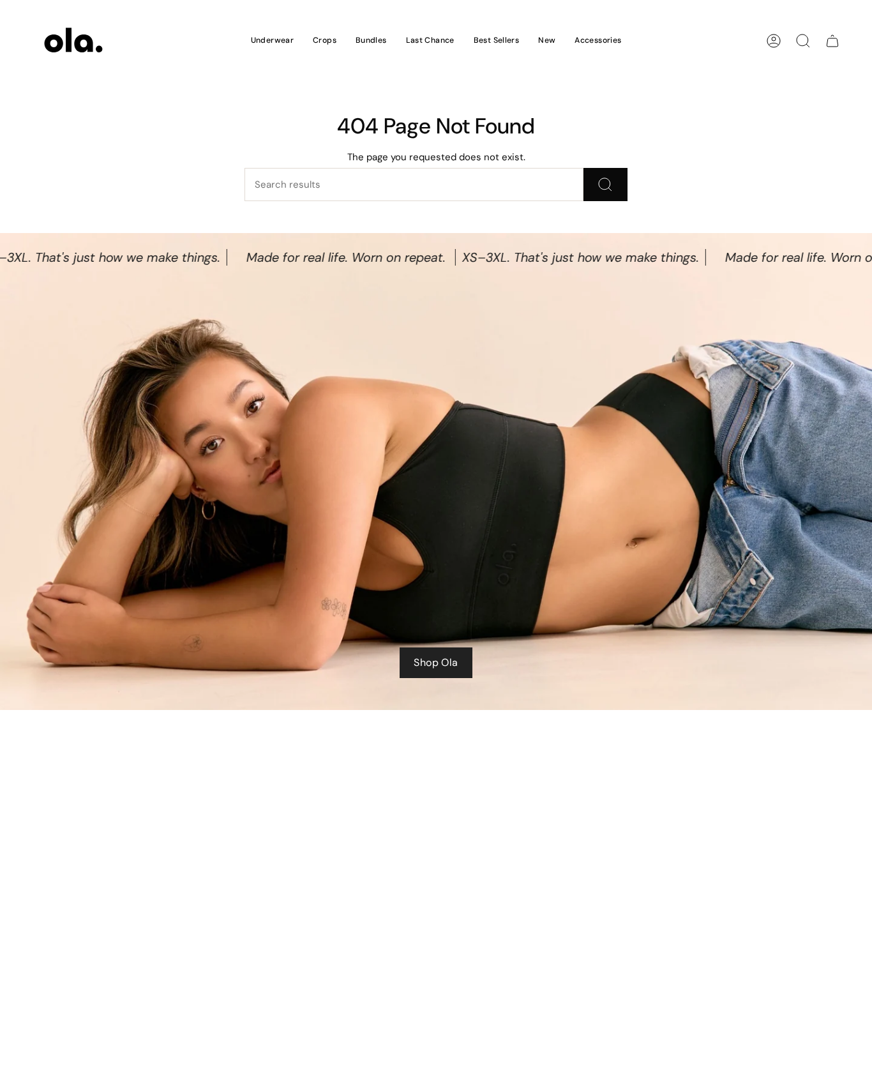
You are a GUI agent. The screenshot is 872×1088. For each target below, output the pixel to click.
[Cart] (832, 41)
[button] (272, 40)
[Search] (605, 184)
